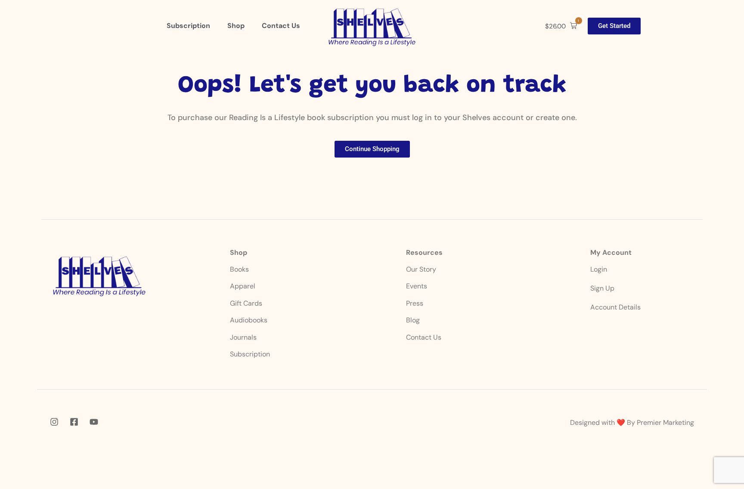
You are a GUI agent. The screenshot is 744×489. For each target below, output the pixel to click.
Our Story (421, 269)
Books (240, 269)
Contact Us (423, 337)
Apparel (242, 286)
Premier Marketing (665, 422)
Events (416, 286)
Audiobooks (248, 320)
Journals (243, 337)
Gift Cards (246, 303)
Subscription (250, 354)
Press (414, 303)
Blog (413, 320)
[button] (561, 26)
